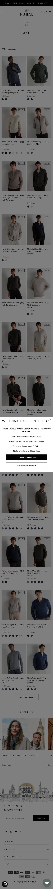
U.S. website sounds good (27, 457)
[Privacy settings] (5, 884)
